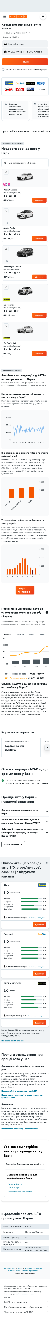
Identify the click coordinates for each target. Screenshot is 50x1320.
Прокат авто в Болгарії (33, 1268)
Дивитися (39, 200)
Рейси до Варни (15, 1184)
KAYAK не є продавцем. (16, 1302)
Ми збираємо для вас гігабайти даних (23, 1307)
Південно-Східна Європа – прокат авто (23, 1271)
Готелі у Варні (14, 1187)
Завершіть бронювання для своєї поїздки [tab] (26, 1164)
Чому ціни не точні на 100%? (18, 1312)
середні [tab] (20, 634)
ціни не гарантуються (25, 1294)
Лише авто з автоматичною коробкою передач (26, 69)
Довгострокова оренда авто (20, 1191)
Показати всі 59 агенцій (12, 1040)
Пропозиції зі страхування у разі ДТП (19, 1091)
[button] (5, 16)
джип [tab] (42, 634)
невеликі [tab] (8, 634)
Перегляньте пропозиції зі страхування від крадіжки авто (21, 1096)
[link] (25, 590)
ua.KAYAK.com (9, 1268)
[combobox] (16, 32)
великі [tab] (32, 634)
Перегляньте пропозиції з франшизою (19, 1128)
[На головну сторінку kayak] (18, 16)
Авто (20, 1268)
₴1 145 (34, 24)
